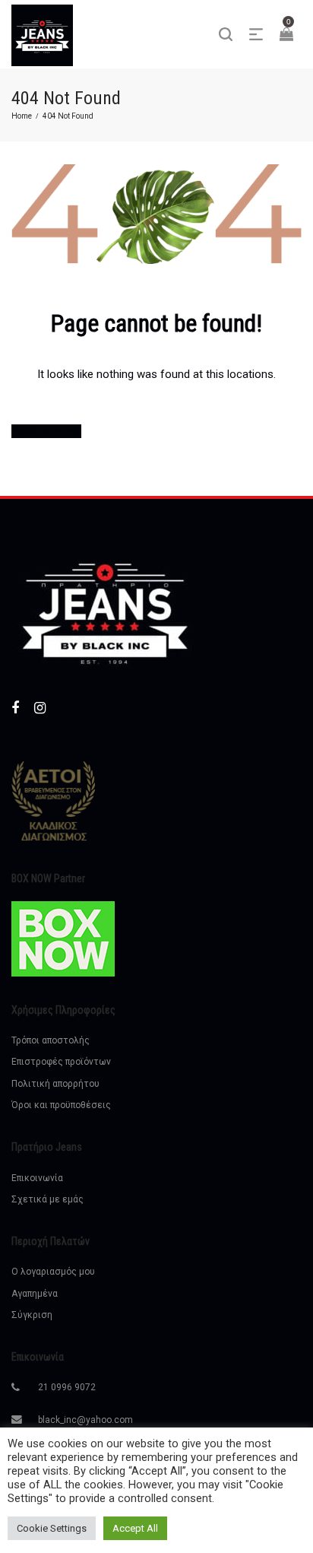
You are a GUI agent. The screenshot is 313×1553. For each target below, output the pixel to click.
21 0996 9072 (67, 1387)
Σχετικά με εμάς (47, 1199)
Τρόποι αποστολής (50, 1040)
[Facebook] (15, 708)
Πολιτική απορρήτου (55, 1083)
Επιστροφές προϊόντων (61, 1061)
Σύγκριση (31, 1315)
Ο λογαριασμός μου (53, 1271)
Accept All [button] (135, 1528)
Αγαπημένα (34, 1293)
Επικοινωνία (37, 1178)
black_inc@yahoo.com (85, 1420)
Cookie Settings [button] (52, 1528)
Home (21, 116)
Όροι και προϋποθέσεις (61, 1105)
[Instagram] (40, 708)
